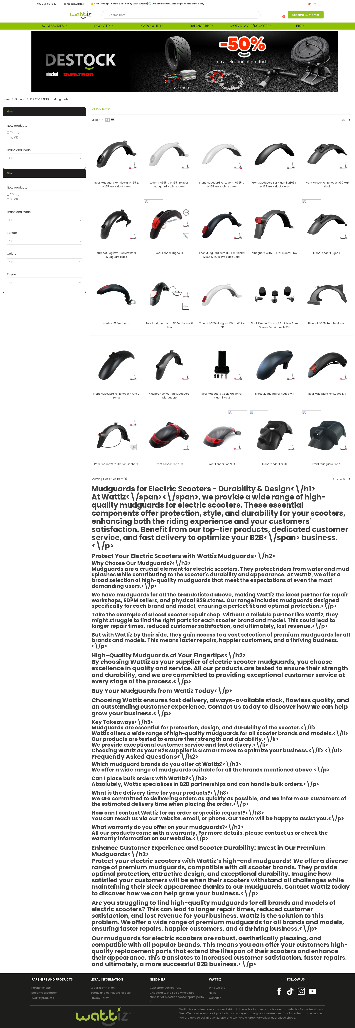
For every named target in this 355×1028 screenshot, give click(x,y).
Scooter (102, 25)
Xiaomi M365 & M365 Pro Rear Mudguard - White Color (169, 184)
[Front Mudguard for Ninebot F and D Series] (116, 365)
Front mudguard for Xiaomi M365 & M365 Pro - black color (274, 184)
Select (96, 120)
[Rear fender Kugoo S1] (169, 224)
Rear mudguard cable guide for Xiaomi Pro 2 (222, 395)
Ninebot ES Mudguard (116, 323)
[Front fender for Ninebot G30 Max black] (327, 154)
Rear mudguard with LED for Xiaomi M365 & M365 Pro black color (222, 255)
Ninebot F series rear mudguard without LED (169, 395)
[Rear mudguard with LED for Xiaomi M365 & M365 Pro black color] (222, 224)
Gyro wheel (151, 25)
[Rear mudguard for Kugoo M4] (327, 365)
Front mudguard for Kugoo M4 (274, 394)
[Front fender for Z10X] (169, 435)
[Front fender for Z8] (275, 435)
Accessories (53, 25)
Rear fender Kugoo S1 (169, 253)
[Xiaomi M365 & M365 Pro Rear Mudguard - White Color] (169, 154)
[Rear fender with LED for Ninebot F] (116, 435)
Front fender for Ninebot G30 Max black (327, 184)
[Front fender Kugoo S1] (327, 224)
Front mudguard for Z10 (327, 464)
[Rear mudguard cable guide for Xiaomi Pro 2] (222, 365)
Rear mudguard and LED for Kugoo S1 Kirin (169, 325)
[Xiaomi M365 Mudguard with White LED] (222, 295)
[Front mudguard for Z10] (327, 435)
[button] (306, 14)
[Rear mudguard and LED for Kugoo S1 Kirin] (169, 295)
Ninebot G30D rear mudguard (327, 323)
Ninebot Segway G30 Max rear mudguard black (116, 255)
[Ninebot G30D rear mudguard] (327, 295)
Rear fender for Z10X (222, 464)
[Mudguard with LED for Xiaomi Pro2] (275, 224)
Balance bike (200, 25)
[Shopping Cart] (282, 14)
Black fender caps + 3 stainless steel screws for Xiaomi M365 (274, 325)
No (15, 137)
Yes (14, 132)
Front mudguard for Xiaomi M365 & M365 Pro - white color (221, 184)
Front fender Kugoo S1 (327, 253)
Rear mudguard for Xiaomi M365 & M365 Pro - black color (116, 184)
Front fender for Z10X (169, 464)
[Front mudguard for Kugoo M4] (275, 365)
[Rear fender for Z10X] (222, 435)
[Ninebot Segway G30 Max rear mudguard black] (116, 224)
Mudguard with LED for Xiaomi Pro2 (274, 253)
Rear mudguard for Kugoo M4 (327, 394)
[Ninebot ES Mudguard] (116, 295)
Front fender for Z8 (274, 464)
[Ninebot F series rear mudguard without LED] (169, 365)
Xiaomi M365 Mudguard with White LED (222, 325)
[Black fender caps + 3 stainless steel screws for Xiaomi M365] (275, 295)
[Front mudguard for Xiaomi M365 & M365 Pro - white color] (222, 154)
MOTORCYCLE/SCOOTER (250, 25)
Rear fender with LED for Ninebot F (116, 464)
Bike (299, 25)
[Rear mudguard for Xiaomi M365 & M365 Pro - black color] (116, 154)
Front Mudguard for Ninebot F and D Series (116, 395)
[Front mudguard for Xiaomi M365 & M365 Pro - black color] (275, 154)
